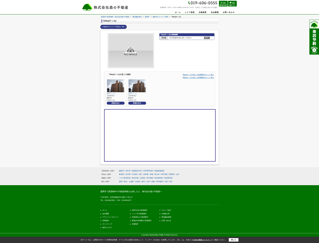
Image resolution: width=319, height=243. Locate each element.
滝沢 (170, 181)
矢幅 (153, 181)
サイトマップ (107, 224)
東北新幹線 (159, 178)
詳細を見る (116, 103)
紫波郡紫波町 (159, 171)
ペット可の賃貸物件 (139, 214)
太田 (140, 174)
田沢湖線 (150, 178)
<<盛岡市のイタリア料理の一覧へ (113, 27)
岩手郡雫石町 (148, 171)
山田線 (142, 178)
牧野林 (172, 174)
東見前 (121, 174)
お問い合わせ (166, 220)
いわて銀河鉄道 (125, 178)
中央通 (134, 174)
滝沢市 (127, 171)
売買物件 (135, 224)
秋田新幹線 (168, 178)
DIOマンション (111, 93)
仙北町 (137, 181)
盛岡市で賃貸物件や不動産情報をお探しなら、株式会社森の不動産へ (131, 191)
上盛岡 (131, 181)
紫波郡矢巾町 (137, 171)
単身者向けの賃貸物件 (140, 217)
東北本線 (135, 178)
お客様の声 (165, 214)
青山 (125, 181)
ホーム (104, 210)
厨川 (143, 181)
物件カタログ (107, 227)
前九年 (157, 174)
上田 (177, 174)
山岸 (148, 181)
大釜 (166, 181)
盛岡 (120, 181)
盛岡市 (121, 171)
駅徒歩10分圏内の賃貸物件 (142, 220)
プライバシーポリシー (110, 217)
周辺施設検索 (166, 217)
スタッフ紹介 (166, 210)
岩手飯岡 (159, 181)
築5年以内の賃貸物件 (139, 210)
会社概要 (105, 214)
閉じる (233, 240)
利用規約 (105, 220)
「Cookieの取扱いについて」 (201, 240)
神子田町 (164, 174)
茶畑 (152, 174)
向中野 (128, 174)
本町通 (146, 174)
